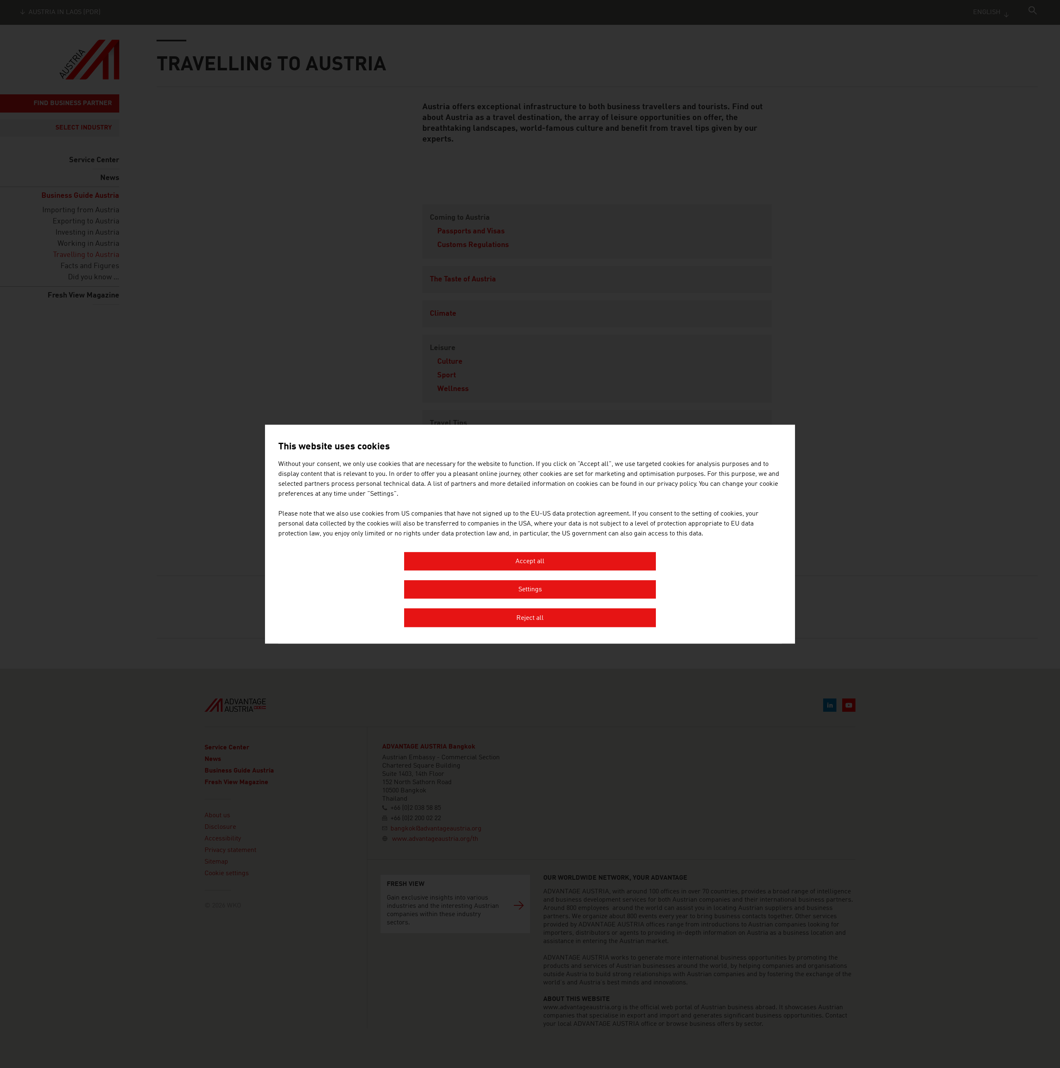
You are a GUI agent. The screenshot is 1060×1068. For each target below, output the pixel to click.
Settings (530, 590)
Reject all (530, 618)
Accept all (530, 561)
